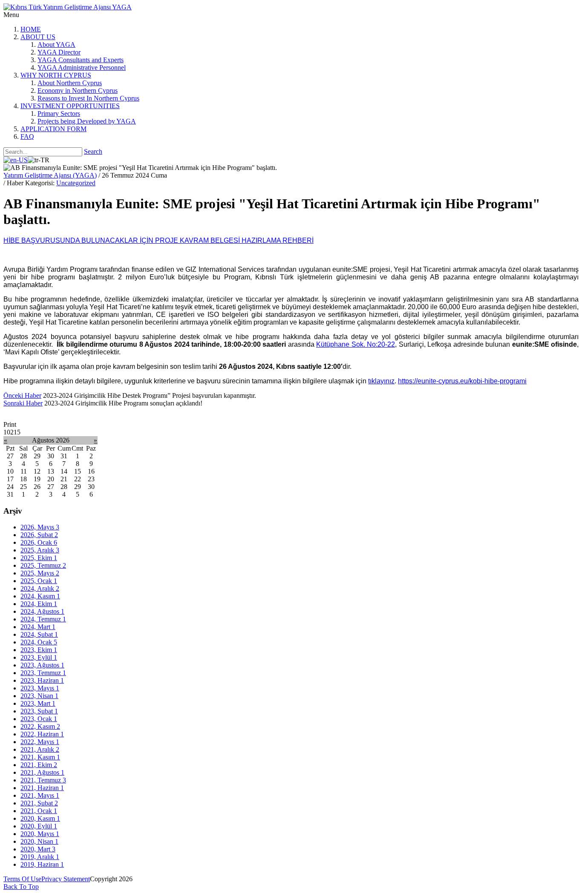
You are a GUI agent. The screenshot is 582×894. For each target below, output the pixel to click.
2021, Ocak (38, 810)
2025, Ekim (38, 557)
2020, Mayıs (39, 833)
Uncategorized (75, 183)
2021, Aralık (39, 749)
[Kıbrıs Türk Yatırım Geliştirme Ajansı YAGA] (67, 7)
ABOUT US (37, 36)
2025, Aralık (39, 550)
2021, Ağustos (42, 772)
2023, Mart (37, 703)
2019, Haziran (42, 864)
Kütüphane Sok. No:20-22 (355, 344)
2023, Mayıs (39, 688)
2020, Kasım (40, 818)
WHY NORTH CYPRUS (55, 75)
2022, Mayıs (39, 741)
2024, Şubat (39, 634)
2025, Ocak (38, 580)
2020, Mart (37, 849)
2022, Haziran (42, 734)
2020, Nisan (39, 841)
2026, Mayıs (39, 527)
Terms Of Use (22, 879)
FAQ (27, 136)
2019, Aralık (39, 856)
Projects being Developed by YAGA (86, 121)
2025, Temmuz (43, 565)
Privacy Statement (65, 879)
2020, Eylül (38, 826)
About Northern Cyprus (69, 82)
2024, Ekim (38, 603)
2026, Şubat (39, 534)
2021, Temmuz (43, 780)
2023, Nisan (39, 695)
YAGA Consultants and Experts (80, 59)
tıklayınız (381, 381)
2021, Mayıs (39, 795)
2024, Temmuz (43, 619)
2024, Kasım (40, 596)
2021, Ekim (38, 764)
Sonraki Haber (23, 403)
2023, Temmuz (43, 672)
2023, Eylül (38, 657)
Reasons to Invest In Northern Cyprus (88, 98)
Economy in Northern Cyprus (77, 90)
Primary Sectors (58, 113)
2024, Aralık (39, 588)
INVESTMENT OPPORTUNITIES (70, 105)
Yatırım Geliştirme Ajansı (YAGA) (50, 175)
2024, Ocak (38, 642)
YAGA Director (59, 52)
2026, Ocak (38, 542)
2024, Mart (37, 626)
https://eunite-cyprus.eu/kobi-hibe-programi (462, 381)
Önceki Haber (22, 395)
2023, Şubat (39, 711)
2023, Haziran (42, 680)
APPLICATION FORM (53, 128)
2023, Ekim (38, 649)
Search (93, 151)
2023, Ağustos (42, 665)
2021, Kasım (40, 757)
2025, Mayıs (39, 573)
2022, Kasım (40, 726)
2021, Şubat (39, 803)
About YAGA (56, 44)
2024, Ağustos (42, 611)
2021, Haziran (42, 787)
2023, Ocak (38, 718)
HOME (30, 29)
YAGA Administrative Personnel (81, 67)
